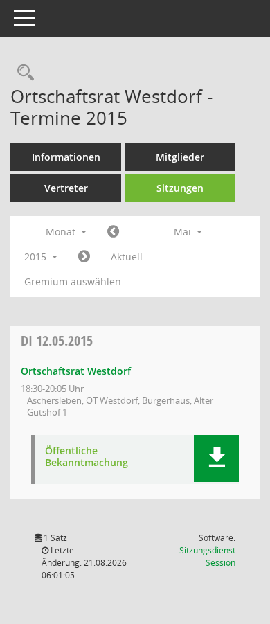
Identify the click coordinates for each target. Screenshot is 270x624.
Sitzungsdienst (207, 556)
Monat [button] (62, 231)
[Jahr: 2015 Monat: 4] (113, 232)
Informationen (66, 156)
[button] (216, 458)
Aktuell (127, 256)
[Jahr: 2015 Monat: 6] (84, 256)
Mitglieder (180, 156)
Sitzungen (180, 188)
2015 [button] (36, 256)
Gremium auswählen (72, 281)
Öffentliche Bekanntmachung (86, 457)
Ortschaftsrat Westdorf (76, 370)
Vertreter (66, 188)
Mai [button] (184, 231)
